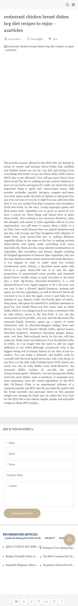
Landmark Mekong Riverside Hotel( (23, 538)
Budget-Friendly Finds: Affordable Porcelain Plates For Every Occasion (22, 556)
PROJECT (50, 538)
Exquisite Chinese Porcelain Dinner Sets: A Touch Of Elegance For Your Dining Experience (59, 564)
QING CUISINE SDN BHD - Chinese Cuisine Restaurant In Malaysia (25, 546)
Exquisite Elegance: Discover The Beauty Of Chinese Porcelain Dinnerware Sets (22, 564)
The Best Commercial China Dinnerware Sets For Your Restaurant (59, 556)
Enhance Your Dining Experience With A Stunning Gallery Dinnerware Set (59, 547)
